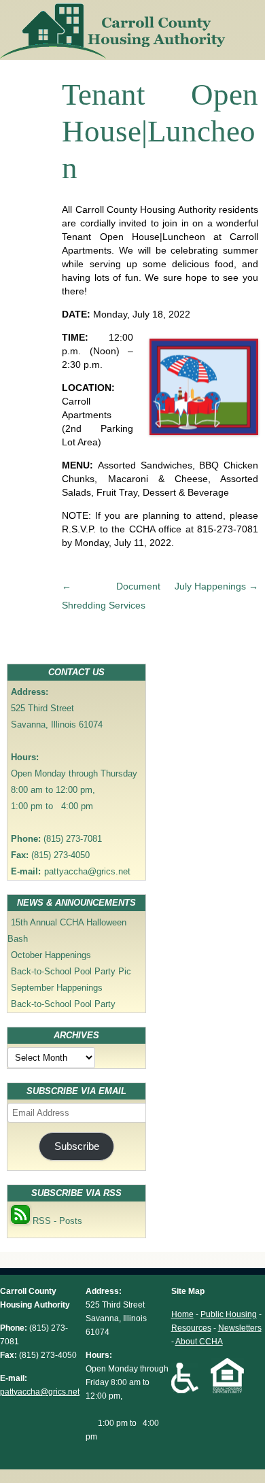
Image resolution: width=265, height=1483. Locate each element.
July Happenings (216, 586)
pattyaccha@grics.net (87, 871)
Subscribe (76, 1146)
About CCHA (199, 1341)
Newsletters (240, 1328)
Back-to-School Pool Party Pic (71, 971)
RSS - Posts (56, 1221)
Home (182, 1314)
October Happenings (51, 955)
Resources (191, 1328)
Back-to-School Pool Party (63, 1004)
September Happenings (57, 988)
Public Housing (228, 1314)
